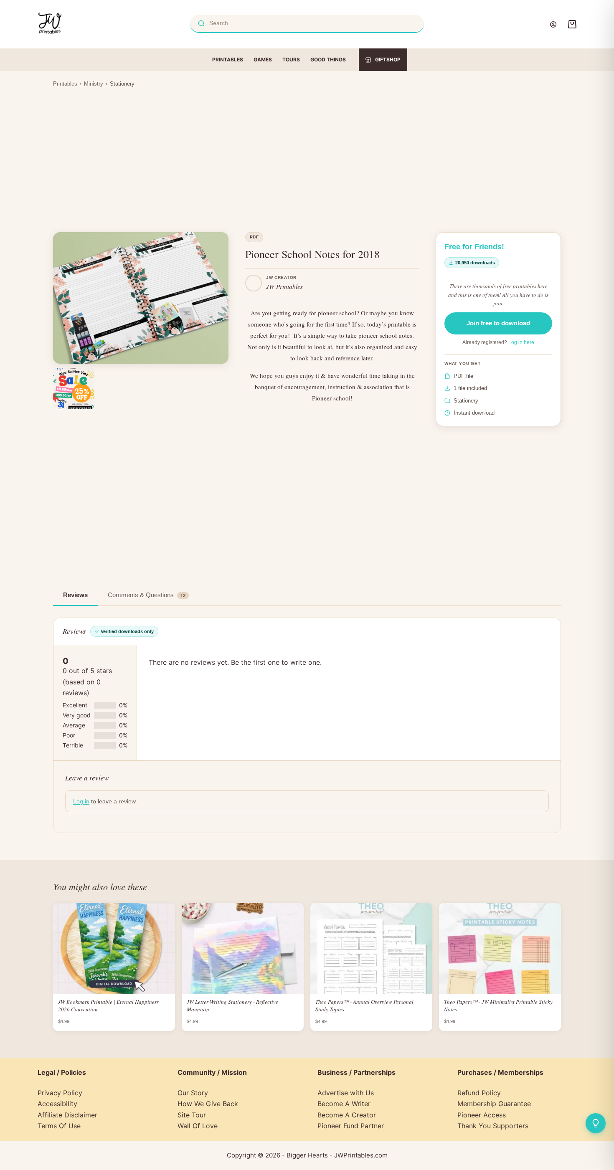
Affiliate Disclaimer (67, 1115)
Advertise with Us (345, 1093)
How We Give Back (208, 1103)
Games (263, 59)
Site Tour (192, 1115)
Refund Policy (479, 1093)
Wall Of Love (198, 1126)
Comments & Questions (146, 594)
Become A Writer (343, 1103)
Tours (291, 59)
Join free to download (498, 323)
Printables (227, 59)
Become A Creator (346, 1115)
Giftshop (388, 59)
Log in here (521, 342)
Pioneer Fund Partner (350, 1126)
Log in (81, 801)
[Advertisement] (307, 154)
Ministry (93, 84)
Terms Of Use (59, 1126)
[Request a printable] (596, 1123)
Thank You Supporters (492, 1126)
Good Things (328, 59)
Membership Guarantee (494, 1103)
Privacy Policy (60, 1093)
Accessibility (57, 1103)
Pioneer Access (481, 1115)
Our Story (193, 1093)
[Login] (553, 24)
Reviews (75, 594)
